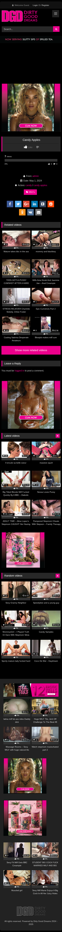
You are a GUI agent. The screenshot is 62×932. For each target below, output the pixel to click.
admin (35, 176)
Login (35, 5)
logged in (19, 370)
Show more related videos (31, 350)
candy (29, 185)
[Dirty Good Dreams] (25, 17)
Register (45, 5)
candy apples (40, 185)
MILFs (32, 192)
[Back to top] (53, 923)
